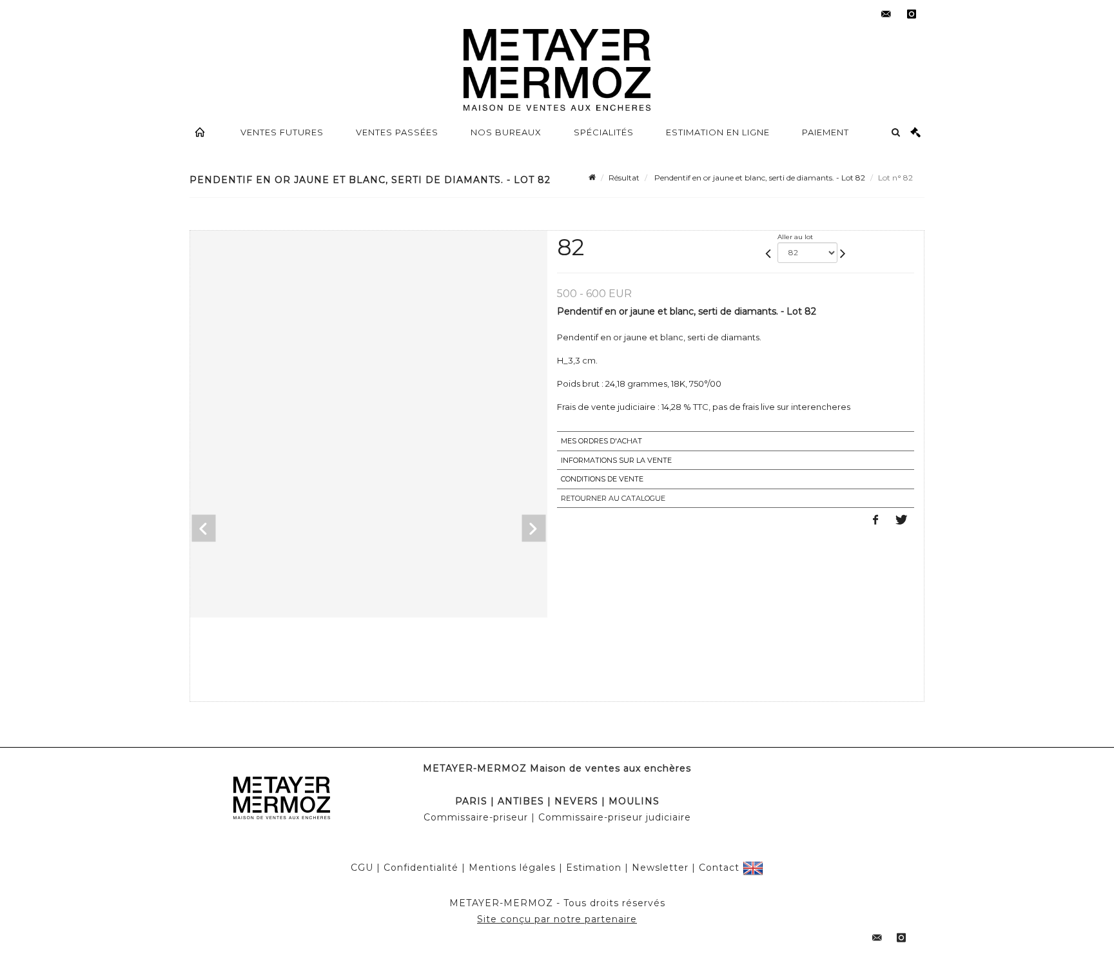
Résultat (624, 177)
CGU (362, 867)
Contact (719, 867)
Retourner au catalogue (613, 498)
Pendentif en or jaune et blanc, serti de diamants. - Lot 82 (758, 177)
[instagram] (911, 14)
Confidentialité (421, 867)
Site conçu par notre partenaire (557, 919)
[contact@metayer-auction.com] (886, 14)
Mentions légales (512, 867)
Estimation (593, 867)
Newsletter (660, 867)
